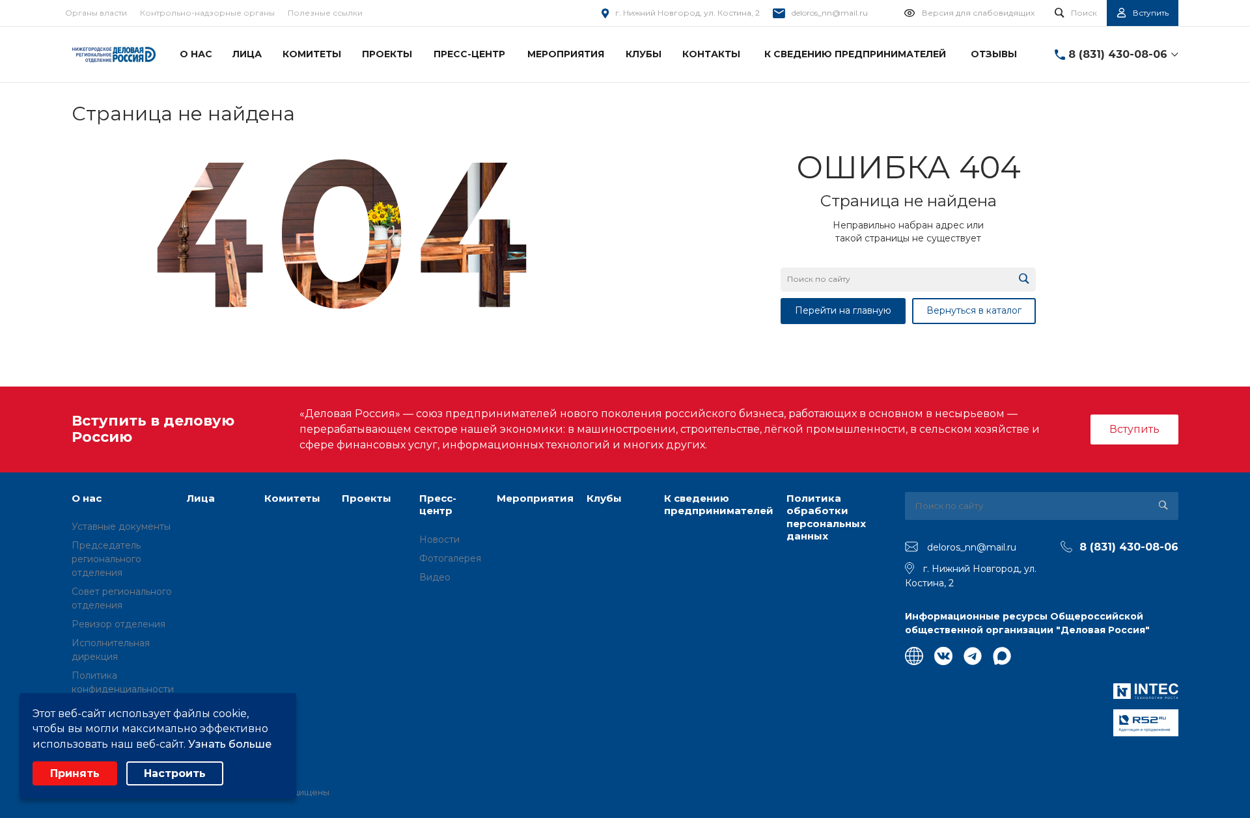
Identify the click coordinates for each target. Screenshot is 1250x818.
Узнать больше (229, 744)
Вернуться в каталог (973, 310)
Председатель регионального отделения (106, 559)
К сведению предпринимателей (718, 504)
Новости (439, 539)
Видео (435, 577)
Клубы (604, 498)
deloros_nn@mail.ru (830, 13)
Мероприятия (535, 498)
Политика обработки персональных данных (826, 517)
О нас (87, 498)
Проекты (366, 498)
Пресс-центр (437, 504)
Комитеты (292, 498)
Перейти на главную (843, 310)
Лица (201, 498)
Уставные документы (121, 526)
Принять (75, 773)
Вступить (1134, 429)
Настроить (175, 773)
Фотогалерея (450, 558)
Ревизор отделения (118, 624)
